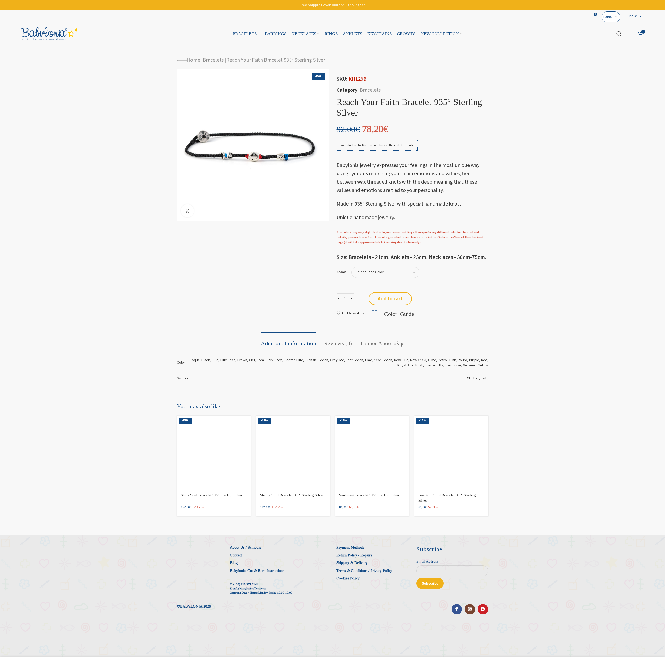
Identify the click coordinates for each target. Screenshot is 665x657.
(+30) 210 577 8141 (245, 584)
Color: (341, 272)
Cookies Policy (348, 578)
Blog (234, 563)
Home (193, 60)
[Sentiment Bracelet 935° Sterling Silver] (372, 453)
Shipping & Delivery (352, 563)
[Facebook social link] (457, 609)
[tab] (288, 341)
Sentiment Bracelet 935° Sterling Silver (369, 495)
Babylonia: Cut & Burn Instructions (257, 571)
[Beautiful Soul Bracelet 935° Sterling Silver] (451, 453)
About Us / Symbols (245, 547)
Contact (236, 555)
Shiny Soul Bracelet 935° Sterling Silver (211, 495)
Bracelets (213, 60)
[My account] (629, 33)
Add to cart (390, 298)
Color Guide (399, 313)
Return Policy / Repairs (354, 555)
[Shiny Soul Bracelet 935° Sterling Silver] (214, 453)
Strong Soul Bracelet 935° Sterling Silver (292, 495)
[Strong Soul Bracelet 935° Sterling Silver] (293, 453)
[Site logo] (49, 33)
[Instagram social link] (470, 609)
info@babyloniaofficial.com (249, 588)
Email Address (427, 562)
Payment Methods (350, 547)
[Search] (619, 33)
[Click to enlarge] (187, 210)
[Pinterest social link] (483, 609)
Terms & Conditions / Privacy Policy (364, 571)
